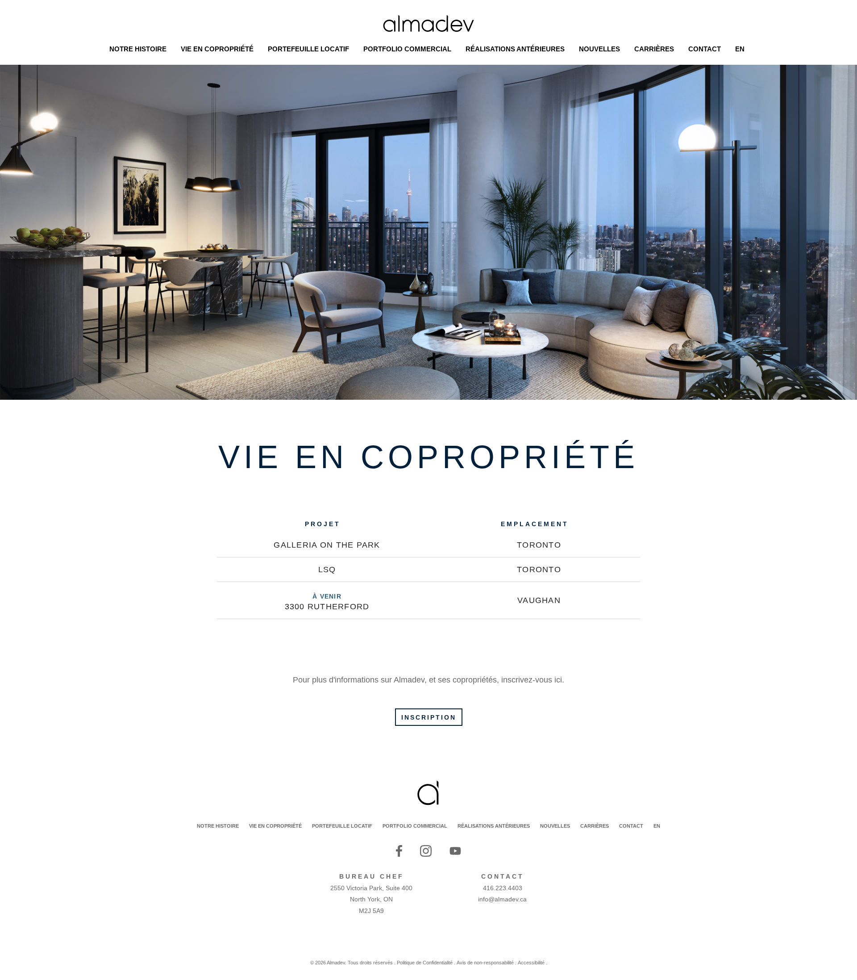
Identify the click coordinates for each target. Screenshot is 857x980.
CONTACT (631, 826)
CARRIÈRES (594, 826)
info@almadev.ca (502, 899)
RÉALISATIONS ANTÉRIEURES (494, 826)
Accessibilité (531, 962)
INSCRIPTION (428, 717)
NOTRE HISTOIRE (218, 826)
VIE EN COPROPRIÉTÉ (275, 826)
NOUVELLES (555, 826)
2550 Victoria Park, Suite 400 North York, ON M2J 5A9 (371, 899)
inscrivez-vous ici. (532, 679)
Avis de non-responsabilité (485, 962)
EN (656, 826)
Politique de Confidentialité (425, 962)
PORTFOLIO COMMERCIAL (415, 826)
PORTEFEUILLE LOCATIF (342, 826)
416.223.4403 (502, 888)
